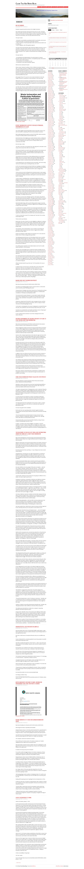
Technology (60, 211)
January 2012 (50, 158)
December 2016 (50, 93)
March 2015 (50, 117)
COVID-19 (60, 137)
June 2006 (49, 228)
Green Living (60, 172)
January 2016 (50, 106)
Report (60, 197)
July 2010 (49, 179)
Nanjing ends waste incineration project (26, 280)
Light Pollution (60, 186)
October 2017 (50, 83)
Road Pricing (60, 207)
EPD (59, 145)
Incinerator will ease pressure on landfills (27, 627)
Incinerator (60, 177)
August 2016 (50, 98)
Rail (59, 216)
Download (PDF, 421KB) (20, 715)
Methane (60, 108)
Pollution (59, 203)
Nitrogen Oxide (61, 110)
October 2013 (50, 134)
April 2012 (49, 155)
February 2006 (50, 231)
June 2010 (49, 180)
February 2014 (50, 130)
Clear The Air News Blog (26, 3)
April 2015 (49, 116)
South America (61, 162)
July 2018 (49, 80)
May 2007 (49, 220)
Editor (21, 26)
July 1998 (49, 261)
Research (60, 198)
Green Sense (61, 99)
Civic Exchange (60, 128)
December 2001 (50, 256)
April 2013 (49, 141)
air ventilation (60, 119)
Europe (60, 155)
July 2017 (49, 87)
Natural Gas (60, 189)
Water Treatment (61, 222)
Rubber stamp (60, 208)
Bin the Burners (20, 25)
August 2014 (50, 125)
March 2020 (50, 74)
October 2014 (50, 123)
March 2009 (50, 197)
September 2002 (51, 252)
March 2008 (50, 211)
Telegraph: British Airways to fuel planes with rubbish (63, 86)
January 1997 (50, 262)
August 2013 (50, 137)
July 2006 (49, 227)
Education (60, 140)
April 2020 (49, 73)
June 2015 (49, 114)
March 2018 (50, 81)
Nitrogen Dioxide (62, 109)
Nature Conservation (61, 190)
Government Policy (61, 170)
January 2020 (50, 76)
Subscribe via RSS (57, 20)
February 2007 (50, 222)
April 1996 (49, 263)
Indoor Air (60, 178)
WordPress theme (59, 866)
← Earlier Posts (18, 862)
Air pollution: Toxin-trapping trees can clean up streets (57, 42)
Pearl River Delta (61, 200)
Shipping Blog (60, 6)
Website (39, 6)
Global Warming (61, 169)
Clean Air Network (62, 95)
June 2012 (49, 153)
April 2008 (49, 210)
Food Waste (60, 149)
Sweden (60, 164)
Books (60, 195)
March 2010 (50, 183)
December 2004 (50, 241)
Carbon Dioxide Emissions (62, 125)
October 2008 (50, 203)
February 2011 (50, 171)
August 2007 (50, 218)
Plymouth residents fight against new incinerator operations (62, 79)
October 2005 (50, 236)
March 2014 (50, 129)
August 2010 (50, 178)
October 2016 (50, 96)
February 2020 (50, 75)
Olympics (59, 192)
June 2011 (49, 166)
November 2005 (50, 235)
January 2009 (50, 199)
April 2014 (49, 128)
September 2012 (51, 149)
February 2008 (50, 212)
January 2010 (50, 186)
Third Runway (61, 121)
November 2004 (50, 243)
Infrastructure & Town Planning (61, 180)
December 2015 (50, 107)
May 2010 (49, 181)
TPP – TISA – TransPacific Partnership (62, 214)
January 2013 (50, 145)
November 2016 (50, 95)
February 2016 (50, 105)
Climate (59, 129)
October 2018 (50, 79)
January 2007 (50, 223)
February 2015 (50, 118)
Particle (60, 112)
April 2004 (49, 246)
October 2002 (50, 251)
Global (59, 151)
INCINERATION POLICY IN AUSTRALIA (63, 90)
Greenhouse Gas (61, 173)
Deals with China (62, 171)
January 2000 (50, 260)
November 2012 (50, 147)
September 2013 (51, 136)
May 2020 (49, 72)
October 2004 (50, 244)
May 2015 (49, 115)
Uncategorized (60, 217)
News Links (66, 6)
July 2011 (49, 165)
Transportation (60, 215)
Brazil (60, 153)
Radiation (60, 116)
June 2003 (49, 249)
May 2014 (49, 126)
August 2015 (50, 112)
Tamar (59, 209)
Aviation (59, 120)
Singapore (61, 161)
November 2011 (50, 161)
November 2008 (50, 202)
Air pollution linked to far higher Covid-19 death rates (57, 37)
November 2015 (50, 108)
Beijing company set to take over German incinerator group (29, 720)
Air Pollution (60, 101)
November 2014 (50, 122)
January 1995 (50, 264)
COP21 (60, 130)
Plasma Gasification (61, 201)
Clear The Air (61, 96)
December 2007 (50, 214)
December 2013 (50, 132)
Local (59, 187)
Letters (60, 196)
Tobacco (59, 212)
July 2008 (49, 206)
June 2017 (49, 88)
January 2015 (50, 120)
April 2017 (49, 89)
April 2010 (49, 182)
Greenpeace (61, 100)
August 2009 (50, 191)
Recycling (59, 206)
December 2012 (50, 146)
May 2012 (49, 154)
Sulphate (60, 118)
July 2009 (49, 192)
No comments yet (25, 26)
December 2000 (50, 257)
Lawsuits (59, 184)
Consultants (60, 134)
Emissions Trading (61, 141)
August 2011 (50, 164)
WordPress (34, 866)
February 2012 (50, 157)
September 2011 (51, 163)
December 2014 (50, 121)
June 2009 (49, 194)
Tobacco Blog (54, 6)
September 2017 (51, 84)
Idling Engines (60, 176)
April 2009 (49, 196)
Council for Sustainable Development (62, 136)
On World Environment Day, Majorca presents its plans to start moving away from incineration (31, 319)
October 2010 (50, 175)
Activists (59, 94)
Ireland (60, 159)
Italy (60, 160)
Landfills (59, 181)
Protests (59, 205)
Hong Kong (61, 156)
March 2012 (50, 156)
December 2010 (50, 173)
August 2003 (50, 248)
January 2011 (50, 172)
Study (60, 199)
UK (59, 165)
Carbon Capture (61, 124)
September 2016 (51, 97)
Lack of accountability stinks (23, 797)
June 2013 (49, 139)
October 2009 (50, 189)
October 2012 (50, 148)
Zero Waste (61, 221)
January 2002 (50, 255)
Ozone (60, 111)
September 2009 (51, 190)
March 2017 (50, 90)
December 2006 (50, 224)
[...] (49, 35)
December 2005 (50, 233)
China (59, 127)
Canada (60, 154)
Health (60, 105)
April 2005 (49, 238)
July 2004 (49, 245)
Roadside (60, 117)
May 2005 (49, 237)
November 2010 (50, 174)
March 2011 (50, 170)
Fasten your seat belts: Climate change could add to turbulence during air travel (63, 74)
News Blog (43, 6)
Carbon (60, 102)
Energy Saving (60, 143)
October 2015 (50, 109)
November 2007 (50, 215)
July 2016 (49, 99)
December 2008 (50, 200)
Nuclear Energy (60, 191)
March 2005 (50, 239)
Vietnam (60, 168)
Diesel (59, 139)
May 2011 (49, 167)
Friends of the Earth (62, 97)
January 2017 (50, 92)
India (60, 157)
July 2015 (49, 113)
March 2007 (50, 221)
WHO (59, 223)
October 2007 (50, 216)
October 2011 (50, 162)
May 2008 (49, 208)
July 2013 (49, 138)
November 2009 (50, 188)
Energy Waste (60, 144)
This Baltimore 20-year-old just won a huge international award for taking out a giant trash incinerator (31, 433)
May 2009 (49, 195)
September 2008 (51, 204)
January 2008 (50, 213)
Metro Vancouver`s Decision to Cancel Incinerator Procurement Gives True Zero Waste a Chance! (29, 683)
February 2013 (50, 144)
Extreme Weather (61, 147)
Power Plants (60, 204)
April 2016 (49, 103)
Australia (60, 152)
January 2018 (50, 82)
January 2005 (50, 240)
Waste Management (61, 219)
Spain (60, 163)
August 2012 (50, 150)
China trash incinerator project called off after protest (31, 377)
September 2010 (51, 177)
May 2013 (49, 140)
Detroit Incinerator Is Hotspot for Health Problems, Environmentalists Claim (29, 126)
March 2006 (50, 230)
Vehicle (59, 218)
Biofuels (59, 122)
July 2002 (49, 253)
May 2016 (49, 101)
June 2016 (49, 100)
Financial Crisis (60, 148)
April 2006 (49, 229)
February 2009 (50, 198)
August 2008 (50, 205)
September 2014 (51, 124)
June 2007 (49, 219)
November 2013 (50, 133)
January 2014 (50, 131)
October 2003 (50, 247)
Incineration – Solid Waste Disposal (63, 183)
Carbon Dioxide (61, 103)
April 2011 (49, 169)
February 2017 (50, 91)
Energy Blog (49, 6)
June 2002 (49, 254)
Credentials (60, 138)
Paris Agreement (62, 131)
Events (59, 146)
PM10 (60, 113)
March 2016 (50, 104)
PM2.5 (60, 114)
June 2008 (49, 207)
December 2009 (50, 187)
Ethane (60, 104)
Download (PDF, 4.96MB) (20, 121)
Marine (59, 188)
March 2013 (50, 142)
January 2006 (50, 232)
